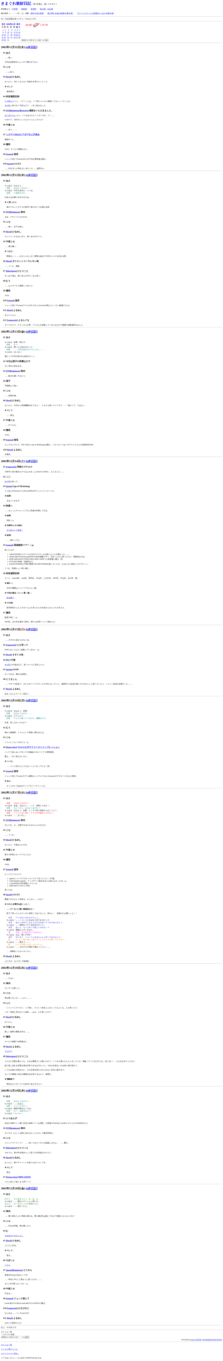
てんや (7, 1051)
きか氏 (7, 106)
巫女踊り (10, 598)
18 (11, 35)
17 (8, 35)
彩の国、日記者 (46, 9)
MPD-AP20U (24, 1177)
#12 (5, 320)
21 (19, 35)
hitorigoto (11, 271)
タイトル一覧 (6, 1345)
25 (11, 37)
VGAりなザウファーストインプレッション (38, 747)
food (9, 77)
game (10, 163)
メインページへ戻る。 (10, 1353)
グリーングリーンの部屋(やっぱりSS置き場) (95, 13)
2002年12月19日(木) (13, 1090)
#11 (5, 310)
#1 (4, 53)
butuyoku (11, 747)
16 (5, 35)
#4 (4, 96)
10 (8, 32)
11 (11, 32)
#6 (4, 124)
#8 (4, 144)
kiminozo (15, 110)
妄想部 (33, 9)
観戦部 (24, 9)
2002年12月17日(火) (13, 792)
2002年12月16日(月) (13, 700)
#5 (4, 110)
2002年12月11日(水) (13, 47)
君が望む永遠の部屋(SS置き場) (60, 13)
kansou (24, 110)
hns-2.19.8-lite (196, 1340)
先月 (3, 24)
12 (15, 32)
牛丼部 (15, 9)
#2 (4, 67)
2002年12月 (11, 24)
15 (2, 35)
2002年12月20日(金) (13, 1188)
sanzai (10, 154)
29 (2, 40)
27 (17, 37)
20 (17, 35)
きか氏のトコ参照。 (15, 530)
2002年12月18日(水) (13, 967)
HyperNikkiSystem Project (212, 1340)
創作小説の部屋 (37, 13)
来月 (18, 24)
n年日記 (31, 47)
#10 (5, 163)
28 (19, 37)
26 (15, 37)
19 (15, 35)
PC (8, 660)
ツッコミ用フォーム (9, 1349)
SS (8, 110)
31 (8, 40)
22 (2, 37)
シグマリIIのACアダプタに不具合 (23, 134)
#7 (4, 134)
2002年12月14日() (13, 461)
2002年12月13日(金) (13, 331)
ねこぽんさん (10, 115)
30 (5, 40)
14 (19, 32)
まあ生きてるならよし (14, 1236)
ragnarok (12, 320)
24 (8, 37)
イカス (7, 1265)
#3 (4, 77)
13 (17, 32)
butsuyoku (12, 1177)
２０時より (9, 101)
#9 (4, 154)
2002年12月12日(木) (13, 175)
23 (5, 37)
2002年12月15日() (13, 629)
